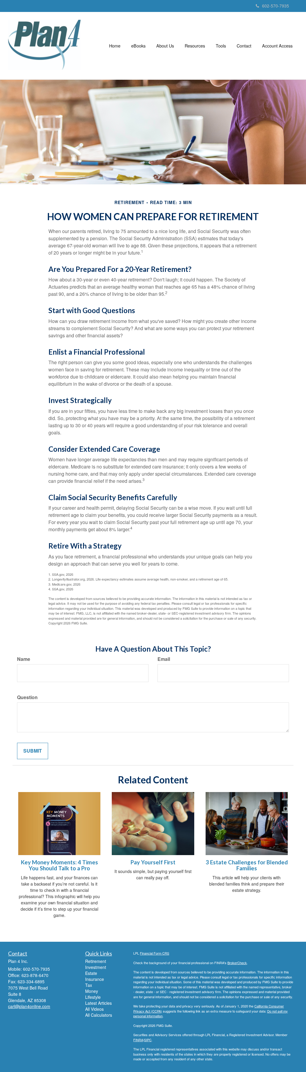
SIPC (148, 1039)
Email (163, 659)
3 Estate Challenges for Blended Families (247, 865)
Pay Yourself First (153, 862)
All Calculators (98, 1015)
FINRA (138, 1039)
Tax (88, 985)
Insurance (94, 979)
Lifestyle (93, 997)
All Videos (94, 1009)
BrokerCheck (237, 962)
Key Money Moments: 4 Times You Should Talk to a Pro (59, 865)
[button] (138, 45)
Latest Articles (98, 1003)
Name (23, 659)
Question (27, 697)
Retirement (95, 961)
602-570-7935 (275, 6)
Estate (91, 973)
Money (91, 991)
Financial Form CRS (154, 953)
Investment (95, 967)
